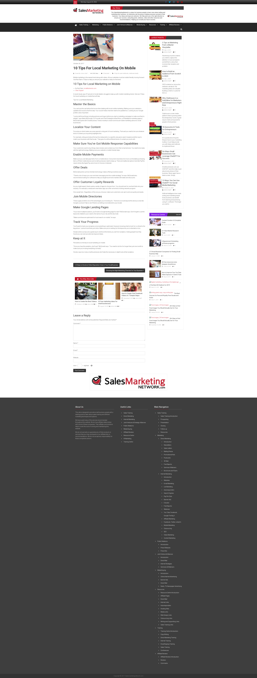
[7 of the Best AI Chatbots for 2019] (164, 282)
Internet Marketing (79, 57)
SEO (165, 531)
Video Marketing (169, 535)
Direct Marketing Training (168, 637)
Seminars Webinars (170, 467)
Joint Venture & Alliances (125, 25)
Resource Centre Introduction (170, 592)
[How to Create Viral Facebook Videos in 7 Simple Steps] (132, 287)
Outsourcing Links (166, 618)
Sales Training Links (167, 625)
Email (75, 350)
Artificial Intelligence (152, 124)
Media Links (164, 612)
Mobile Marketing (169, 525)
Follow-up (164, 429)
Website (75, 357)
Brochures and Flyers (170, 470)
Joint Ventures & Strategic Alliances (135, 422)
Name (75, 343)
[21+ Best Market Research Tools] (155, 232)
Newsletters (167, 445)
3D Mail (166, 461)
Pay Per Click (168, 496)
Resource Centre (129, 435)
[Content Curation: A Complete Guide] (155, 222)
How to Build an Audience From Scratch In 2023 (171, 73)
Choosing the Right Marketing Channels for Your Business (124, 270)
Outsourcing (168, 528)
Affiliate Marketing (169, 519)
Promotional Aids (169, 454)
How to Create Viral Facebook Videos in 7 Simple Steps (132, 294)
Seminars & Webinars (167, 567)
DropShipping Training (168, 644)
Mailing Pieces (168, 451)
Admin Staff (90, 304)
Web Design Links (166, 615)
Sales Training (83, 25)
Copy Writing (165, 634)
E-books (166, 503)
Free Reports (168, 464)
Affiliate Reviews (174, 25)
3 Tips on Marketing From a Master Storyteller (170, 45)
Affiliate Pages (165, 596)
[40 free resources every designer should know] (155, 263)
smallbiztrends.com (90, 88)
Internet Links (165, 602)
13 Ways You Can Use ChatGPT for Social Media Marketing (170, 182)
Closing (163, 426)
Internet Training (166, 641)
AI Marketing (127, 438)
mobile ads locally (133, 73)
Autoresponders (169, 490)
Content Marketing (169, 538)
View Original (79, 90)
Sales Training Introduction (169, 416)
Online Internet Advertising (169, 576)
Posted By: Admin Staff (81, 73)
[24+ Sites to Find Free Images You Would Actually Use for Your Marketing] (159, 305)
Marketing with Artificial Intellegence (154, 153)
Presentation (165, 422)
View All (178, 214)
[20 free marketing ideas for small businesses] (109, 291)
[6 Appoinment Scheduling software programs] (155, 243)
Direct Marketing (154, 45)
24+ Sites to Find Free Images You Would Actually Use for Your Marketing (164, 308)
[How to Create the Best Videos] (86, 291)
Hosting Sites (165, 608)
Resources (152, 25)
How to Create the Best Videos (86, 301)
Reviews (163, 660)
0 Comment (106, 73)
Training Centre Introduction (169, 631)
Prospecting (164, 419)
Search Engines (169, 493)
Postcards (167, 458)
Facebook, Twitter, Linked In (172, 522)
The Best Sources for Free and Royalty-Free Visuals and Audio (164, 295)
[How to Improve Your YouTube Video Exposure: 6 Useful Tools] (155, 274)
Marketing (95, 25)
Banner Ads (167, 499)
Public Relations (108, 25)
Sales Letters (168, 448)
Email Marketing (169, 483)
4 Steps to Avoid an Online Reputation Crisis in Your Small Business (97, 265)
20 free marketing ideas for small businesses (107, 302)
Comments (164, 663)
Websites (167, 480)
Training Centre (128, 442)
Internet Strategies (166, 564)
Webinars (167, 509)
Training (162, 25)
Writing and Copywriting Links (170, 621)
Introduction (168, 442)
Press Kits (164, 551)
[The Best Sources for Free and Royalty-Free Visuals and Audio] (161, 292)
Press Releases (165, 548)
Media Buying (141, 25)
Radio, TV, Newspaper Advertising (171, 586)
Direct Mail (164, 560)
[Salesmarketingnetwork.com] (75, 25)
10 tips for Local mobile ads (121, 73)
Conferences (165, 650)
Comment (77, 323)
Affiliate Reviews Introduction (170, 657)
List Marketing (168, 487)
